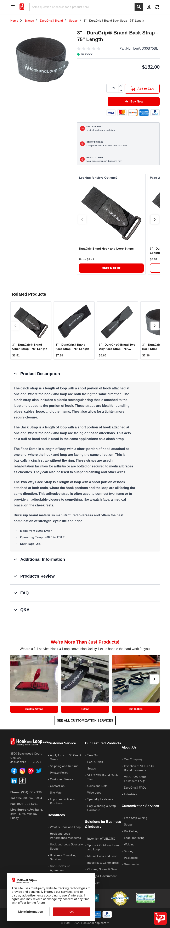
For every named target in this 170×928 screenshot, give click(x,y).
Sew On (92, 755)
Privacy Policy (59, 772)
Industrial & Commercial (103, 862)
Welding (129, 844)
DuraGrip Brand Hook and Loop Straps (106, 248)
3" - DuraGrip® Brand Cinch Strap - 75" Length (29, 346)
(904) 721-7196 (31, 792)
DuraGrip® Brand (51, 20)
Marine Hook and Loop (102, 856)
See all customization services (85, 720)
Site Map (56, 792)
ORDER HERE (111, 268)
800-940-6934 (32, 798)
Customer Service (61, 779)
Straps (73, 20)
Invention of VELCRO (101, 838)
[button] (89, 48)
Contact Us (57, 786)
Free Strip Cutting (135, 817)
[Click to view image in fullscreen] (41, 59)
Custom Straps (34, 709)
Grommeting (132, 864)
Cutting (85, 709)
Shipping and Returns (64, 766)
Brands (29, 20)
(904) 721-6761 (27, 803)
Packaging (131, 857)
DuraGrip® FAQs (135, 787)
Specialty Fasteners (100, 799)
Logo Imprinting (134, 837)
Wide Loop (94, 792)
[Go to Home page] (22, 6)
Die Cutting (135, 709)
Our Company (133, 759)
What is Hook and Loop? (66, 827)
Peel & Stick (95, 761)
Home (14, 20)
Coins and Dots (97, 786)
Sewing (129, 851)
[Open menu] (14, 7)
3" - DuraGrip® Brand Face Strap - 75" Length (72, 346)
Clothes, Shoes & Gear (102, 869)
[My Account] (149, 7)
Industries (130, 794)
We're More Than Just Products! (85, 642)
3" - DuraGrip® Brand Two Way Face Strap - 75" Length (117, 347)
